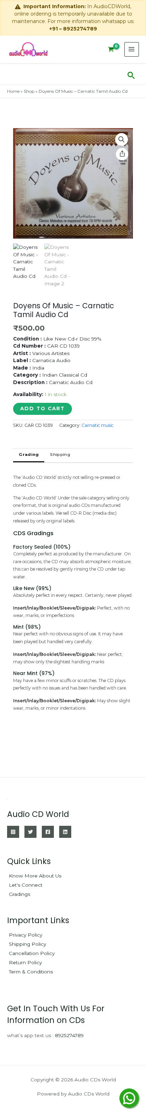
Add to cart (42, 408)
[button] (131, 74)
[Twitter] (30, 832)
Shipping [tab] (60, 454)
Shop (29, 91)
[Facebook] (48, 832)
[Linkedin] (65, 832)
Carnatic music (97, 425)
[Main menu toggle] (131, 49)
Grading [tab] (29, 454)
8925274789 (69, 1035)
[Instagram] (13, 832)
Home (13, 91)
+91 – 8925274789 (73, 28)
